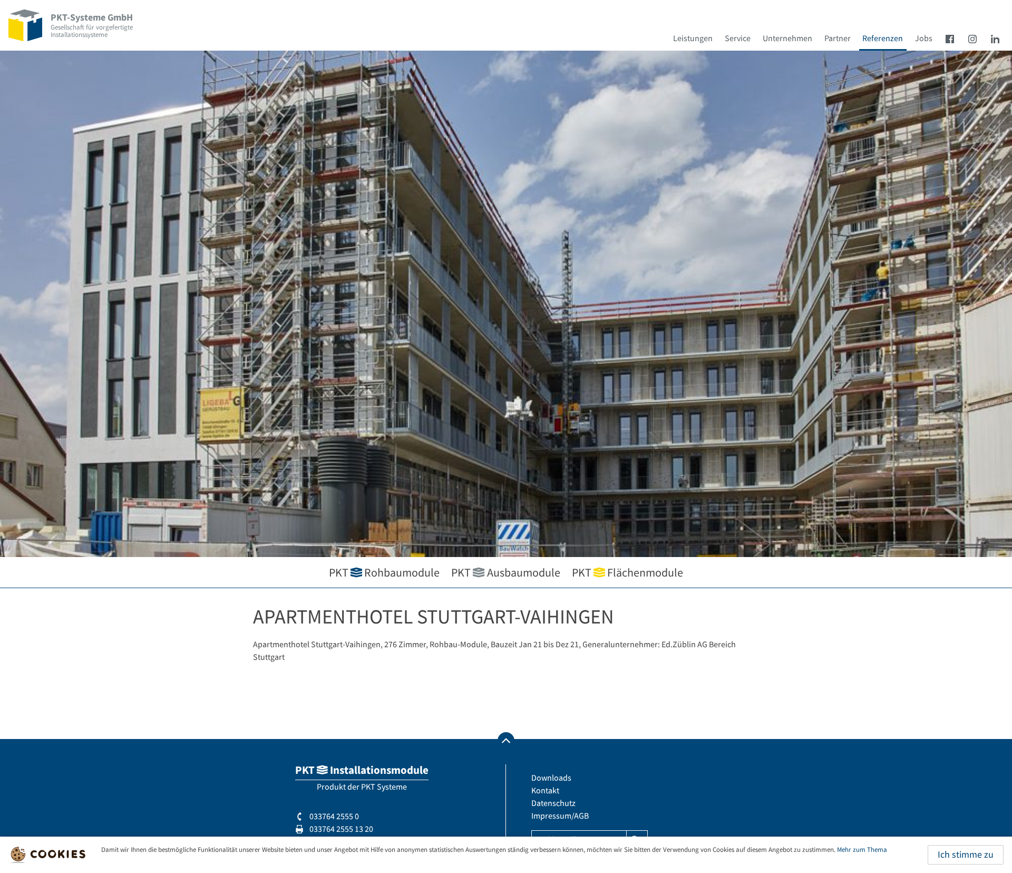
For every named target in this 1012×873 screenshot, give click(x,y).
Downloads (551, 777)
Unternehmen (787, 38)
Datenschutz (553, 803)
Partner (837, 38)
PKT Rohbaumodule (384, 572)
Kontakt (545, 790)
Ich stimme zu (966, 854)
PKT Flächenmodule (627, 572)
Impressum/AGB (560, 815)
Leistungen (693, 38)
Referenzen (882, 38)
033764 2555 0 (333, 816)
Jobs (923, 38)
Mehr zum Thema (862, 849)
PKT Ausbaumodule (505, 572)
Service (738, 38)
